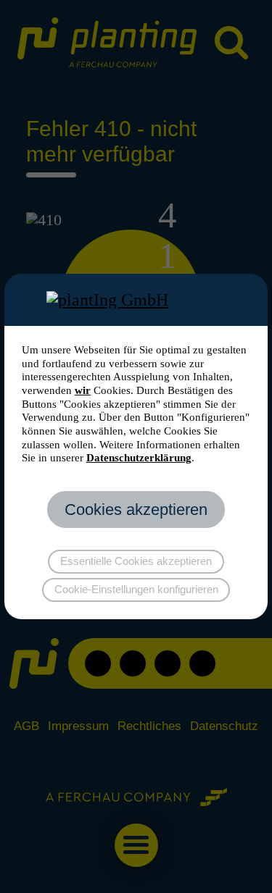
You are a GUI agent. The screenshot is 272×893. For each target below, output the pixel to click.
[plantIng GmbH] (136, 300)
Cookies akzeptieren (136, 509)
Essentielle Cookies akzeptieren (136, 561)
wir (83, 390)
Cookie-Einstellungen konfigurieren (136, 589)
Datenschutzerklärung (138, 458)
